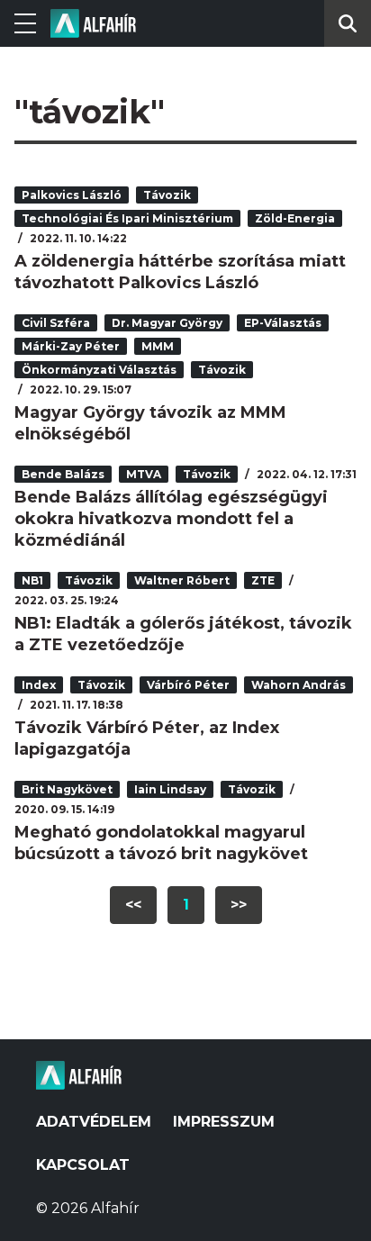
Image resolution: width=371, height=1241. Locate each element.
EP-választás (282, 323)
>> (239, 904)
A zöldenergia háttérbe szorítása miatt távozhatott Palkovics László (180, 272)
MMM (157, 346)
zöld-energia (295, 218)
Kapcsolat (83, 1164)
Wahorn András (298, 685)
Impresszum (224, 1121)
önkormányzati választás (99, 369)
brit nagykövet (67, 789)
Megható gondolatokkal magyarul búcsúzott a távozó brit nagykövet (161, 843)
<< (133, 904)
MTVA (143, 474)
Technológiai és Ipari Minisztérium (127, 218)
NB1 (32, 580)
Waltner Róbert (182, 580)
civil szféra (56, 323)
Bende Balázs (63, 474)
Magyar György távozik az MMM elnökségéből (150, 423)
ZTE (263, 580)
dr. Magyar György (167, 323)
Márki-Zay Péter (71, 346)
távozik (167, 195)
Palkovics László (72, 195)
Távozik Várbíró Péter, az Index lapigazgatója (146, 738)
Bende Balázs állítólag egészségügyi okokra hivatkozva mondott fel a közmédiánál (171, 518)
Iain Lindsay (170, 789)
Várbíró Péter (188, 685)
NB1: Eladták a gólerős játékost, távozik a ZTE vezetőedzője (183, 634)
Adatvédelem (93, 1121)
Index (39, 685)
